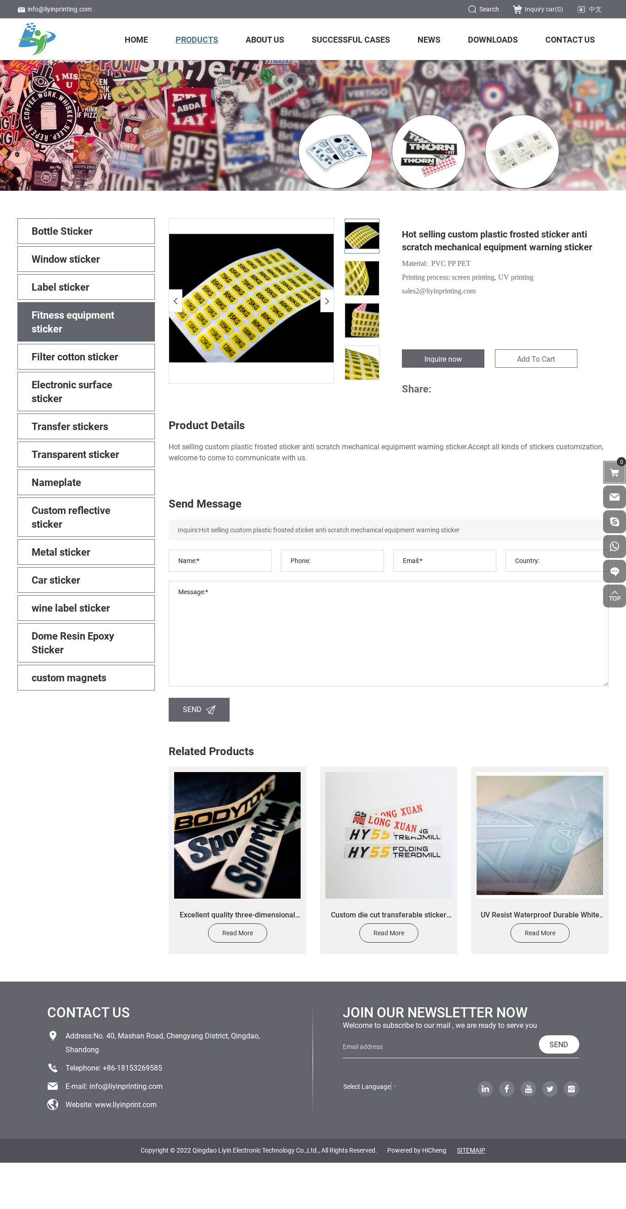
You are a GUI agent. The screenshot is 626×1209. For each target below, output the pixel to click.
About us (265, 39)
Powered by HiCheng (416, 1150)
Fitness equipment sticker (73, 321)
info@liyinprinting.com (59, 9)
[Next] (327, 300)
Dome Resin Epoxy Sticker (73, 642)
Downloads (493, 39)
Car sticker (56, 579)
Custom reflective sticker (71, 516)
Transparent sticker (75, 454)
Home (136, 39)
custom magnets (69, 677)
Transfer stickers (70, 426)
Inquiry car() (544, 9)
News (428, 39)
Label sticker (60, 286)
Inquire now (443, 359)
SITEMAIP (471, 1150)
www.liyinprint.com (126, 1104)
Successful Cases (351, 39)
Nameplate (56, 482)
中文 (595, 9)
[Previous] (175, 300)
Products (197, 39)
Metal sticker (61, 551)
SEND (192, 709)
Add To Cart (536, 359)
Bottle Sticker (62, 230)
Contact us (570, 39)
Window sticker (66, 258)
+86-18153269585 (132, 1067)
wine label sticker (71, 607)
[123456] (614, 546)
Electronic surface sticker (72, 391)
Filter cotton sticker (75, 356)
